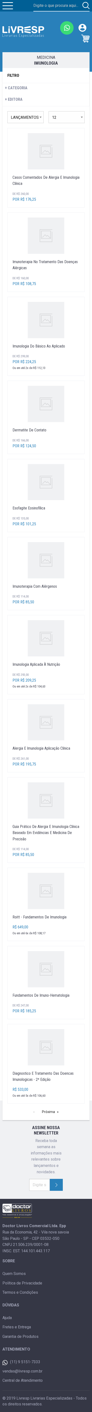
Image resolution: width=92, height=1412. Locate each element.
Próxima (48, 1112)
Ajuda (7, 1317)
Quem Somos (14, 1273)
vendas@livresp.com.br (22, 1371)
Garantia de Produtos (20, 1336)
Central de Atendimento (22, 1380)
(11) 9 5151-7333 (25, 1362)
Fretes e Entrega (16, 1327)
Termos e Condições (20, 1292)
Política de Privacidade (22, 1283)
